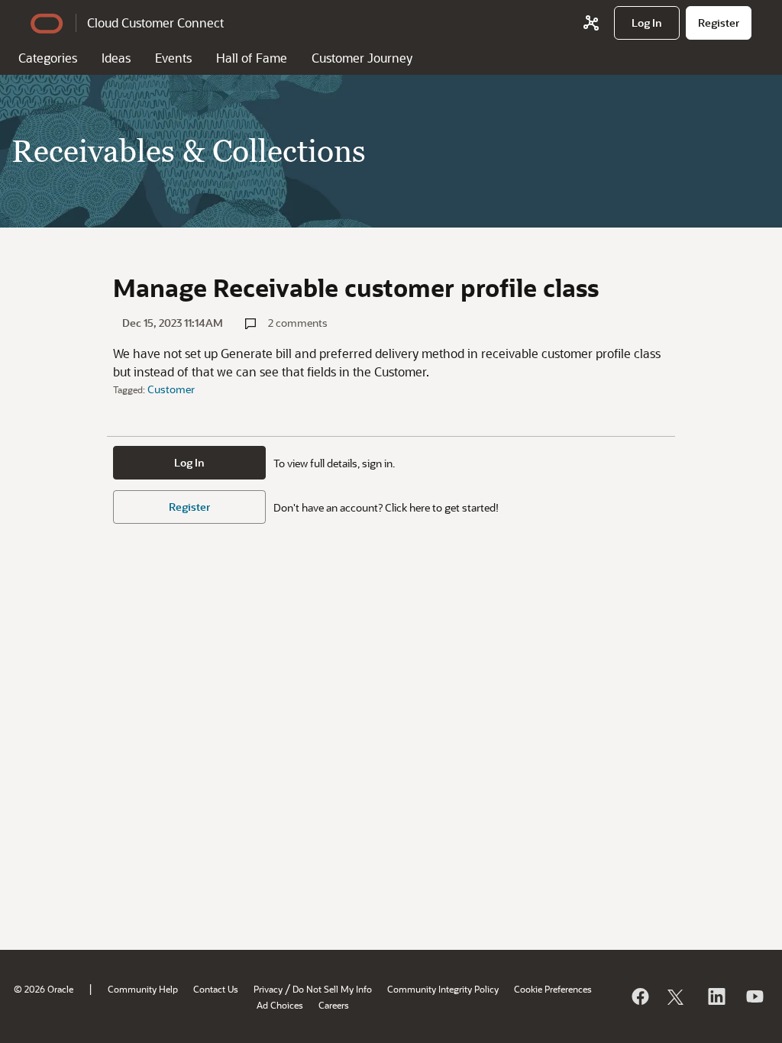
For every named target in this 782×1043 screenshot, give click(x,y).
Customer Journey (362, 58)
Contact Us (215, 989)
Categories (47, 58)
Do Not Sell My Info (332, 989)
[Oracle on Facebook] (639, 996)
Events (173, 58)
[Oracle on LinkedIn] (715, 996)
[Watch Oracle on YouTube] (754, 996)
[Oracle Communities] (591, 23)
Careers (333, 1005)
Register (189, 506)
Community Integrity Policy (443, 989)
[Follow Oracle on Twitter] (677, 996)
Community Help (143, 989)
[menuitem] (647, 23)
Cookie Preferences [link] (553, 989)
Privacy (268, 989)
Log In (189, 462)
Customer (171, 389)
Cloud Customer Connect (155, 23)
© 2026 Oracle (43, 989)
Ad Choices (280, 1005)
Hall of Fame (251, 58)
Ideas (116, 58)
